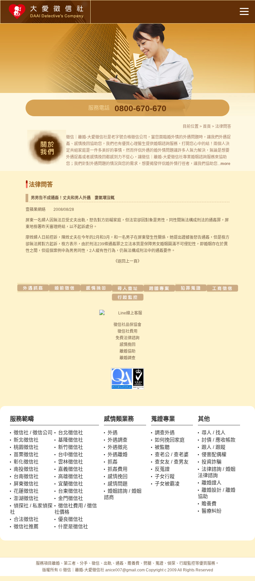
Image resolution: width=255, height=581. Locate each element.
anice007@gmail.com (125, 570)
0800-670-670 (140, 108)
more (225, 163)
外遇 (187, 137)
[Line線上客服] (127, 313)
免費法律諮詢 (127, 338)
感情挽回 (127, 344)
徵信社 (120, 324)
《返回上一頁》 (127, 261)
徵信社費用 (127, 331)
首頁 (207, 126)
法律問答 (223, 126)
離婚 (124, 351)
